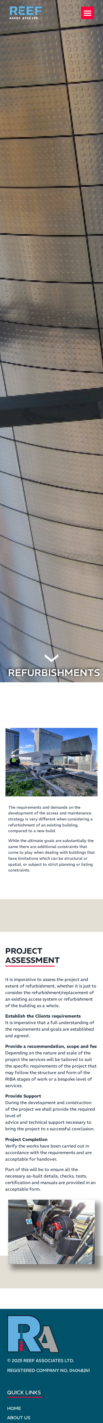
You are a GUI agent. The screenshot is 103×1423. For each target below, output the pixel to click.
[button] (87, 13)
